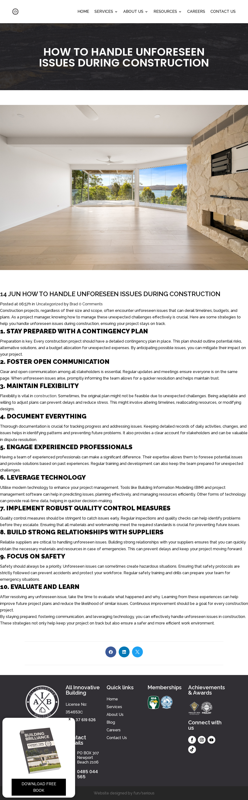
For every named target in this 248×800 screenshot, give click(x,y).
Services (103, 11)
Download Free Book (39, 787)
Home (83, 11)
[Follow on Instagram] (202, 740)
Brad (74, 304)
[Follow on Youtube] (211, 740)
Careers (196, 11)
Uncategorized (49, 304)
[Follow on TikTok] (192, 749)
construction (45, 396)
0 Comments (91, 304)
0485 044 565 (87, 774)
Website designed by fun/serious (124, 793)
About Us (133, 11)
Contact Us (223, 11)
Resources (165, 11)
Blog (111, 722)
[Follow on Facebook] (192, 740)
